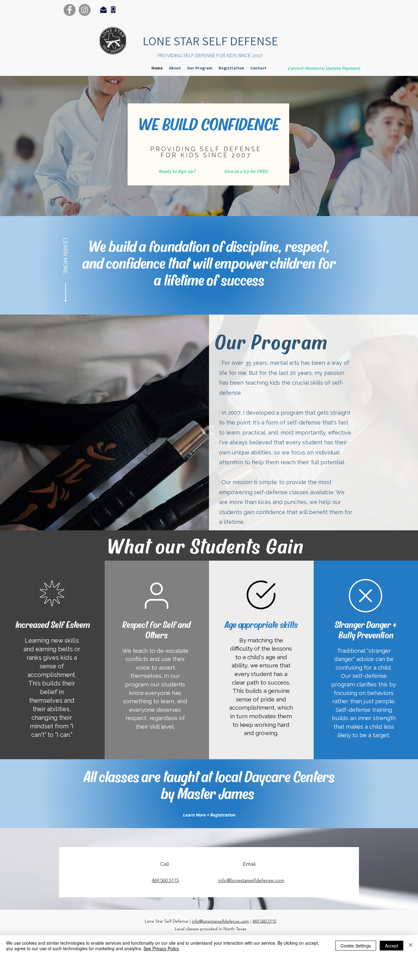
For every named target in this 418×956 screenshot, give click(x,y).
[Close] (410, 945)
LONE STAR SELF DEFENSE (210, 41)
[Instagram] (85, 10)
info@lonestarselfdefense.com (220, 921)
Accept (391, 946)
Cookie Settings (356, 946)
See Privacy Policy (161, 948)
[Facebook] (70, 10)
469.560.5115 (264, 921)
